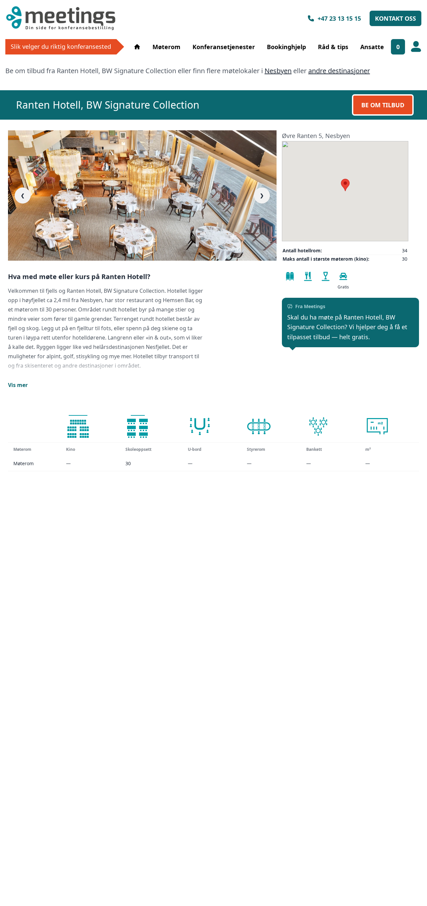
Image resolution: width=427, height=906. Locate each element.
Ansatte (372, 47)
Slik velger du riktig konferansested (61, 46)
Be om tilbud (382, 105)
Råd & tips (333, 47)
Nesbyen (278, 70)
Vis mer (18, 385)
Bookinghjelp (286, 47)
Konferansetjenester (223, 47)
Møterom (166, 47)
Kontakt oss (395, 18)
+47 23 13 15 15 (339, 18)
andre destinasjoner (339, 70)
